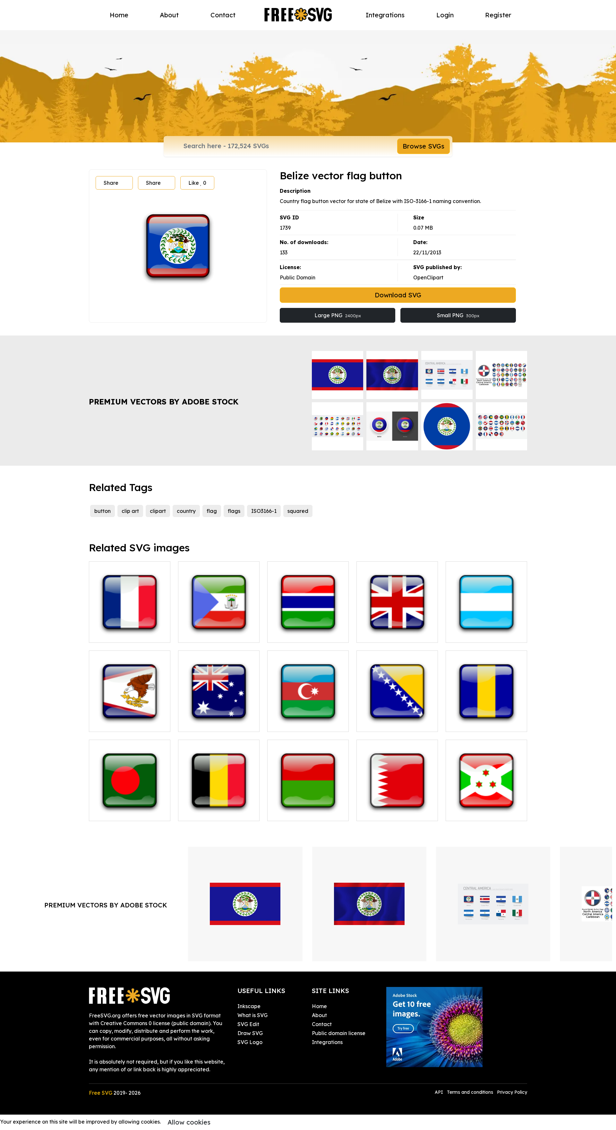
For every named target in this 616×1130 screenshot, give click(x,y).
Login (445, 15)
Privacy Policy (512, 1092)
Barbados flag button (480, 723)
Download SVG (398, 295)
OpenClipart (428, 277)
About (169, 15)
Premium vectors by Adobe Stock (163, 401)
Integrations (385, 15)
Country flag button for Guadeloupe (129, 630)
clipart (158, 511)
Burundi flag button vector (486, 812)
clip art (130, 511)
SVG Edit (248, 1024)
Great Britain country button (397, 630)
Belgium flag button (210, 812)
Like (197, 183)
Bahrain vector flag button (397, 812)
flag (212, 511)
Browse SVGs (423, 146)
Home (119, 15)
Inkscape (249, 1006)
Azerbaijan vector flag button (308, 719)
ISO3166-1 (264, 511)
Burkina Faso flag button (305, 812)
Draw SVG (250, 1033)
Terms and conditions (470, 1092)
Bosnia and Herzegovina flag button (397, 719)
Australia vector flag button (218, 719)
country (186, 511)
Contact (222, 15)
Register (498, 15)
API (439, 1092)
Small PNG (458, 315)
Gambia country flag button (308, 630)
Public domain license (338, 1033)
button (102, 511)
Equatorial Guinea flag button (218, 630)
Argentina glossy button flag (486, 630)
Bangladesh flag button (125, 812)
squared (297, 511)
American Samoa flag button (129, 719)
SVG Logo (249, 1042)
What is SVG (252, 1015)
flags (234, 511)
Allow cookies (188, 1122)
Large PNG (337, 315)
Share (111, 183)
